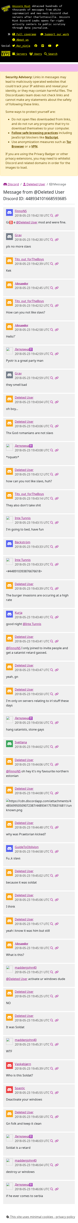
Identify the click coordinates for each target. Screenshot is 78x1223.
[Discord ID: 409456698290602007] (9, 743)
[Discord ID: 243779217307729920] (9, 212)
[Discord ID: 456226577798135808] (9, 399)
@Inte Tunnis (32, 624)
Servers (21, 53)
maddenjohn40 (26, 967)
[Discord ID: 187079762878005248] (9, 285)
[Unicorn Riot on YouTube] (49, 45)
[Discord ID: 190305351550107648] (9, 260)
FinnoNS (21, 211)
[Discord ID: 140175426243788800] (9, 543)
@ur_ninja (22, 45)
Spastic (20, 1088)
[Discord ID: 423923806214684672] (9, 519)
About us (22, 39)
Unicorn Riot (21, 6)
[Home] (5, 53)
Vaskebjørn (23, 1064)
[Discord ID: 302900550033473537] (9, 969)
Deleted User (35, 184)
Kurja (18, 613)
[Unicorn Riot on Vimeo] (42, 45)
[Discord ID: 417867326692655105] (9, 848)
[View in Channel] (51, 215)
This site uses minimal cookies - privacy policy (42, 1217)
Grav (18, 235)
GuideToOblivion (27, 847)
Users (37, 53)
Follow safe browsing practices (35, 133)
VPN (34, 146)
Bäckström (22, 542)
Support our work (56, 34)
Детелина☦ (24, 349)
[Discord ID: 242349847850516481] (9, 236)
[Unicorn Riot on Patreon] (57, 45)
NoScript (51, 137)
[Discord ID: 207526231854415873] (9, 351)
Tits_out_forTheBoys (29, 259)
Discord (13, 184)
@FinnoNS (13, 648)
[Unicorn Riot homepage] (5, 8)
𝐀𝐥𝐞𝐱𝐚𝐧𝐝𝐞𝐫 (21, 283)
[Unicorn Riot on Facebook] (35, 45)
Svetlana (21, 742)
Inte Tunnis (23, 518)
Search (52, 53)
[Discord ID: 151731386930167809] (9, 1065)
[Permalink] (56, 215)
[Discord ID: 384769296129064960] (9, 614)
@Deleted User (26, 222)
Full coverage (25, 34)
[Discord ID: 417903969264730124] (9, 1089)
